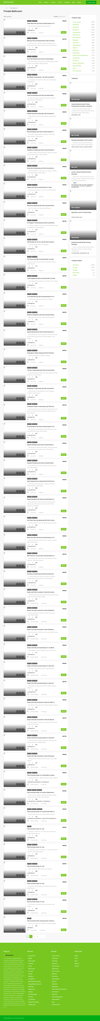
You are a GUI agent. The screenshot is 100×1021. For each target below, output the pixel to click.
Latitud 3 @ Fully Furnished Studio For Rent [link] (39, 187)
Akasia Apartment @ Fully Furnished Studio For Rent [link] (42, 332)
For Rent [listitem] (75, 270)
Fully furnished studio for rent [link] (35, 829)
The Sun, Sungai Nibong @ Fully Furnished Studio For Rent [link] (43, 370)
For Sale (60, 2)
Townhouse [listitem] (76, 24)
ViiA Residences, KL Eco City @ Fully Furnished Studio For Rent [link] (45, 242)
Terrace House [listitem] (77, 22)
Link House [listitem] (76, 27)
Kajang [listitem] (30, 958)
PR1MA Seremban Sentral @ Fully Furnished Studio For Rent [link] (44, 113)
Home (40, 2)
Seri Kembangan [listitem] (32, 994)
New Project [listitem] (76, 272)
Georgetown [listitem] (31, 979)
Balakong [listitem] (30, 976)
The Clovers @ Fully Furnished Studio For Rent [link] (40, 259)
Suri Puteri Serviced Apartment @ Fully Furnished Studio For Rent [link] (45, 520)
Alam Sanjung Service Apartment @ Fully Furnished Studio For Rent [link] (46, 481)
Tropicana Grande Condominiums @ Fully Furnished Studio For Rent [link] (46, 406)
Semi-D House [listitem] (77, 37)
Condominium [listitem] (76, 32)
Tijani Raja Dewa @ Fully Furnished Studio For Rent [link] (41, 23)
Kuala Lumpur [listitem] (31, 961)
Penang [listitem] (30, 973)
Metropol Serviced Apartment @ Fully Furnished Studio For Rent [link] (45, 40)
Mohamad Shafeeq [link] (34, 603)
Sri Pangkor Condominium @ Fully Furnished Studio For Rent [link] (44, 223)
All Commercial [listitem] (77, 71)
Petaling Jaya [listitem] (31, 1004)
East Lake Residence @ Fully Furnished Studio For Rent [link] (43, 59)
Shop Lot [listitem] (75, 47)
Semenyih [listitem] (30, 963)
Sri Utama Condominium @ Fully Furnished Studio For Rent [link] (44, 574)
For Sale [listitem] (75, 267)
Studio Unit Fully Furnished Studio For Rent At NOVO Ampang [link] (44, 738)
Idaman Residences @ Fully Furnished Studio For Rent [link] (42, 445)
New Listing (34, 38)
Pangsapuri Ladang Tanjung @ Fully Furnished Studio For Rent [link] (45, 353)
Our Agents (67, 2)
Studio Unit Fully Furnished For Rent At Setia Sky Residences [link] (44, 719)
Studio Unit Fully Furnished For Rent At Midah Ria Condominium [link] (45, 610)
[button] (93, 11)
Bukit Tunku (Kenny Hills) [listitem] (34, 981)
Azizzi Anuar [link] (33, 32)
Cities (76, 961)
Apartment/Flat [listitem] (77, 65)
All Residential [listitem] (77, 45)
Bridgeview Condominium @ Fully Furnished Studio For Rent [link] (44, 388)
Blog (73, 2)
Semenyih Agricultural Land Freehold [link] (81, 140)
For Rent (53, 2)
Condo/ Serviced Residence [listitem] (80, 55)
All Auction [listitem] (76, 265)
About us (46, 2)
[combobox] (63, 16)
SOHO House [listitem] (76, 35)
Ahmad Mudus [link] (34, 930)
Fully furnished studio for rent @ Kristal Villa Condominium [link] (44, 811)
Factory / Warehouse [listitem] (78, 63)
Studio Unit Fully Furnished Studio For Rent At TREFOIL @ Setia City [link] (46, 683)
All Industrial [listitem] (76, 58)
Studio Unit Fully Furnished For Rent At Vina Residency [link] (42, 592)
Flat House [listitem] (76, 60)
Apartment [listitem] (76, 30)
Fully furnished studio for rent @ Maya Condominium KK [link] (43, 775)
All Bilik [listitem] (75, 275)
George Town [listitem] (31, 955)
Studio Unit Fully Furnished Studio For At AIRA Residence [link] (43, 647)
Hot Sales (34, 809)
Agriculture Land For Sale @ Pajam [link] (81, 212)
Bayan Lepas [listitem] (31, 968)
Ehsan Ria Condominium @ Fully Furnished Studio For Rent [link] (44, 168)
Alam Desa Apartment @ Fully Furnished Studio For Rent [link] (43, 205)
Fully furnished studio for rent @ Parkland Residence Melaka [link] (44, 792)
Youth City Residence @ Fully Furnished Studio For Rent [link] (43, 95)
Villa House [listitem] (76, 42)
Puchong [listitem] (30, 996)
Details (64, 32)
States (76, 955)
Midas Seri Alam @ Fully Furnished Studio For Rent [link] (41, 537)
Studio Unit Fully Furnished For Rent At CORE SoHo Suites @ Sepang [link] (46, 702)
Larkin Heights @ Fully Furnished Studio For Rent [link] (41, 278)
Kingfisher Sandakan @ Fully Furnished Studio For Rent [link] (43, 150)
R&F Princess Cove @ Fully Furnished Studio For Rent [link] (42, 555)
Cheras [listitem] (30, 966)
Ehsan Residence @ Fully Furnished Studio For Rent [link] (42, 132)
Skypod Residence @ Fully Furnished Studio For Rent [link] (42, 499)
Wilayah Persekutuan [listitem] (33, 1002)
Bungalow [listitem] (75, 40)
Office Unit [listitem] (76, 50)
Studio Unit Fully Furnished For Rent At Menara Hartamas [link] (43, 629)
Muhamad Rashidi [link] (34, 784)
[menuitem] (83, 2)
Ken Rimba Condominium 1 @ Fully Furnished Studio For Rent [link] (44, 77)
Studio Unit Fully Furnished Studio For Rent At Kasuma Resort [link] (44, 666)
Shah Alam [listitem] (31, 986)
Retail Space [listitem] (76, 53)
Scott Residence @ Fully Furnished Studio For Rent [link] (41, 426)
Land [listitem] (74, 68)
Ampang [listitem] (30, 991)
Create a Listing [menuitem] (91, 2)
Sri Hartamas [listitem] (31, 999)
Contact (79, 2)
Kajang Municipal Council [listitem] (34, 984)
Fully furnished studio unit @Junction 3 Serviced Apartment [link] (44, 921)
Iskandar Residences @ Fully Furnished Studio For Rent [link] (43, 463)
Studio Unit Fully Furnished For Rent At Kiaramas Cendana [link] (43, 756)
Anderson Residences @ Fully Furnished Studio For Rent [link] (43, 315)
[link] (15, 27)
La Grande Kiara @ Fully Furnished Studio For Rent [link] (41, 296)
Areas (76, 958)
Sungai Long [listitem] (31, 989)
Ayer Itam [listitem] (30, 971)
